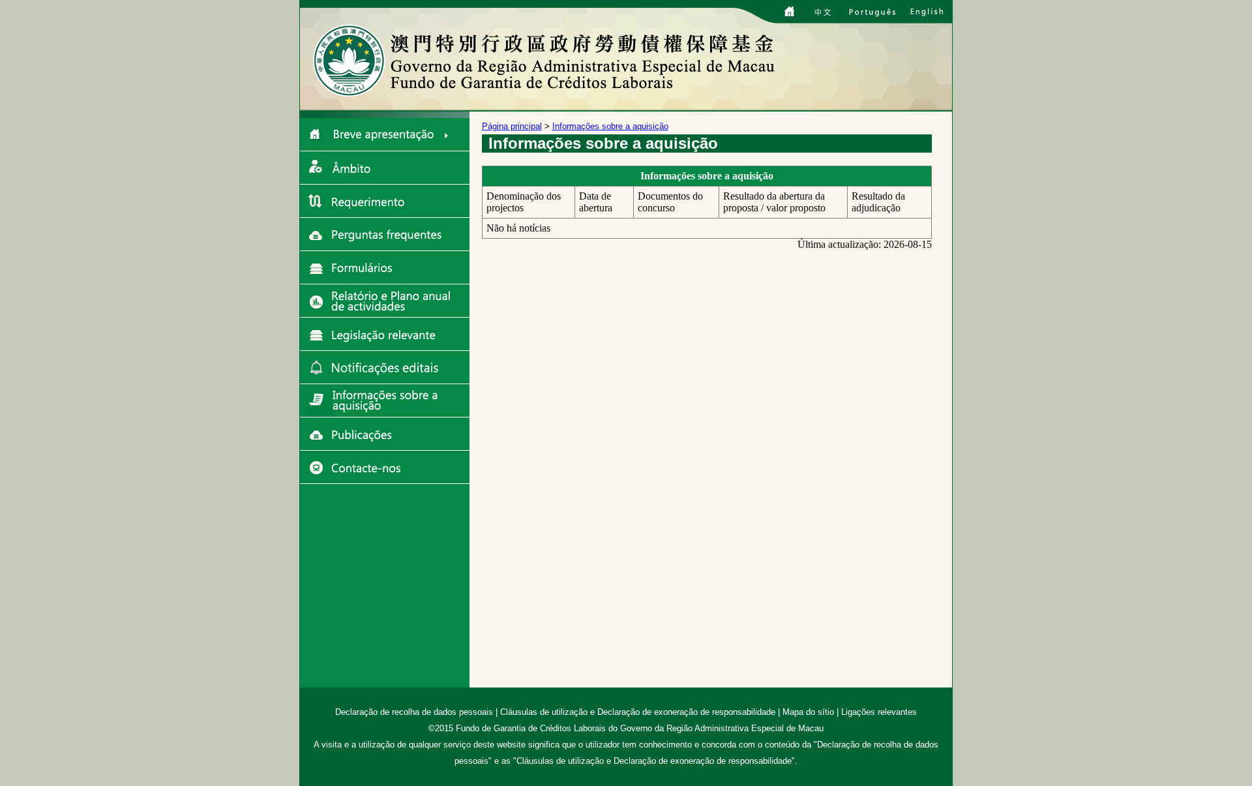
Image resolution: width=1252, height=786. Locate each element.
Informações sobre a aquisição (610, 126)
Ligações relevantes (879, 712)
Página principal (512, 126)
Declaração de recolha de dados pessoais (414, 712)
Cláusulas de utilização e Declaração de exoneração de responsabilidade (637, 712)
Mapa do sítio (808, 712)
